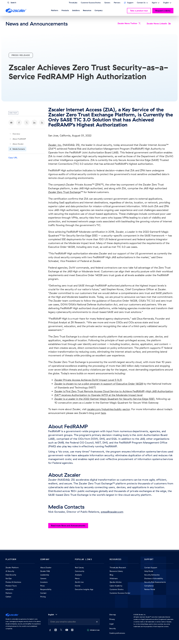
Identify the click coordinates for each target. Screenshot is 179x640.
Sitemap (112, 615)
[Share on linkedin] (34, 123)
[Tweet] (27, 123)
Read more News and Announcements (68, 525)
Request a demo (162, 10)
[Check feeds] (42, 123)
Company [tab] (99, 10)
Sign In (154, 3)
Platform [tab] (54, 10)
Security (112, 628)
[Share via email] (11, 123)
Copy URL (12, 157)
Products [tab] (65, 10)
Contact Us (141, 3)
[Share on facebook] (19, 123)
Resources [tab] (87, 10)
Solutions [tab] (76, 10)
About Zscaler (18, 144)
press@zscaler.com (112, 511)
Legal (111, 624)
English (166, 3)
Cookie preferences (117, 633)
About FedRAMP (19, 139)
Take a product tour (139, 10)
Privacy (112, 619)
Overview (16, 134)
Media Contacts (19, 149)
